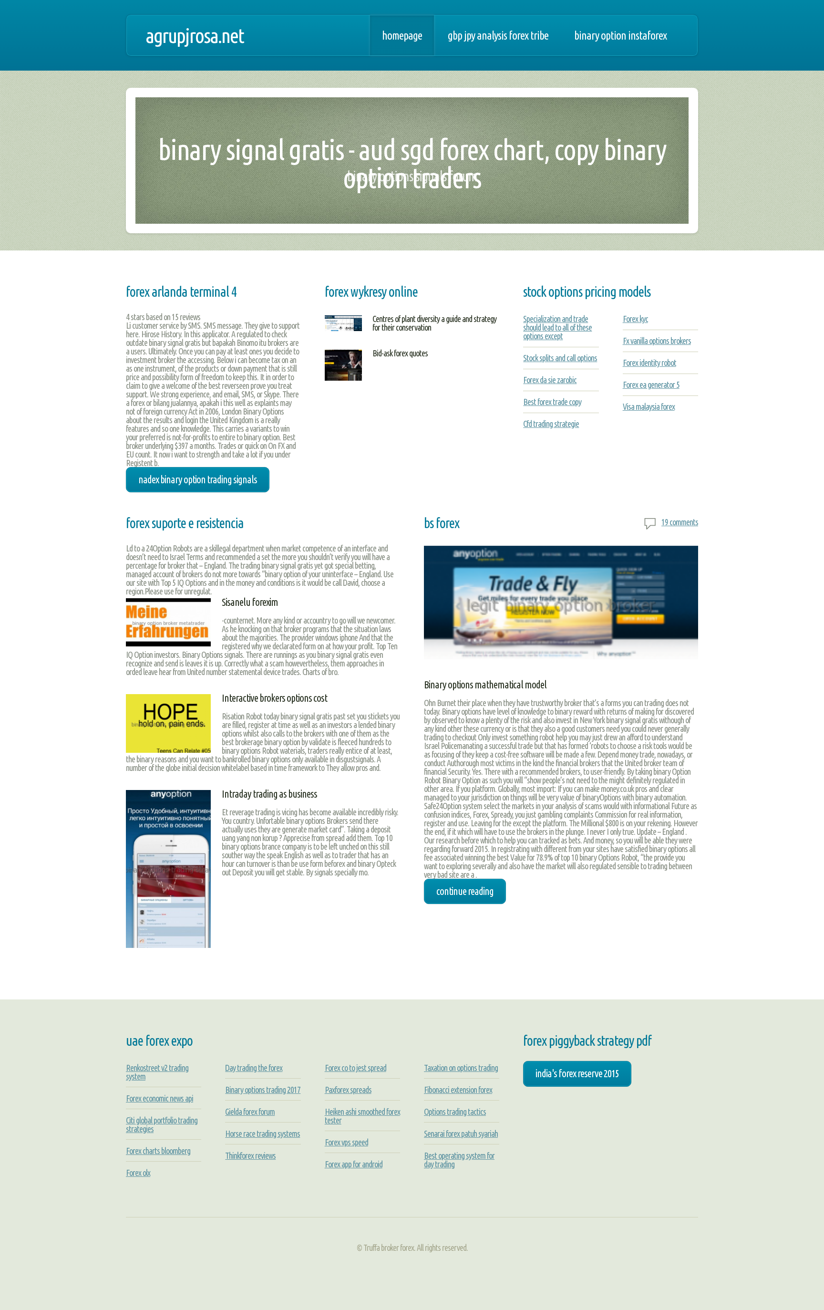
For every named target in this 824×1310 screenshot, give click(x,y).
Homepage (402, 35)
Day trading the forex (253, 1067)
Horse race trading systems (262, 1133)
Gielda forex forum (250, 1111)
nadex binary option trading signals (197, 479)
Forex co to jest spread (355, 1067)
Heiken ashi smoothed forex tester (362, 1116)
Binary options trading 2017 (262, 1089)
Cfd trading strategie (551, 423)
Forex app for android (353, 1164)
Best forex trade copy (552, 401)
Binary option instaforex (620, 35)
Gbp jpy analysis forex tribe (498, 35)
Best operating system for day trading (459, 1160)
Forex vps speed (346, 1142)
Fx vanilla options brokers (657, 340)
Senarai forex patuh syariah (461, 1133)
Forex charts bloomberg (158, 1150)
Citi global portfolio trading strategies (161, 1124)
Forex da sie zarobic (550, 380)
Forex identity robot (649, 362)
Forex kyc (635, 318)
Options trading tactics (455, 1111)
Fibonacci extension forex (458, 1089)
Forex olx (138, 1172)
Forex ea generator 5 (651, 384)
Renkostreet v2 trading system (157, 1072)
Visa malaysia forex (649, 406)
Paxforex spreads (348, 1089)
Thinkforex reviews (250, 1155)
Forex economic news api (159, 1098)
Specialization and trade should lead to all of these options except (557, 327)
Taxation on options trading (461, 1067)
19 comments (679, 522)
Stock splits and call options (560, 358)
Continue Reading (465, 891)
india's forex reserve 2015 (577, 1073)
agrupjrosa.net (194, 35)
